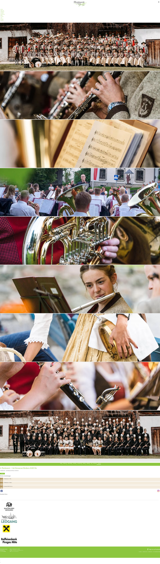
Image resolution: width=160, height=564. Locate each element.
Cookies (140, 551)
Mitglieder (2, 11)
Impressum (150, 551)
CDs (91, 463)
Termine (2, 20)
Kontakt (2, 19)
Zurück (2, 473)
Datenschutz (145, 551)
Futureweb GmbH (157, 551)
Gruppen (74, 463)
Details (1, 478)
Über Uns (2, 10)
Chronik (2, 16)
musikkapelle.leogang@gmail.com (17, 550)
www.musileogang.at (15, 551)
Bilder (2, 15)
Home (2, 9)
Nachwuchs (3, 14)
